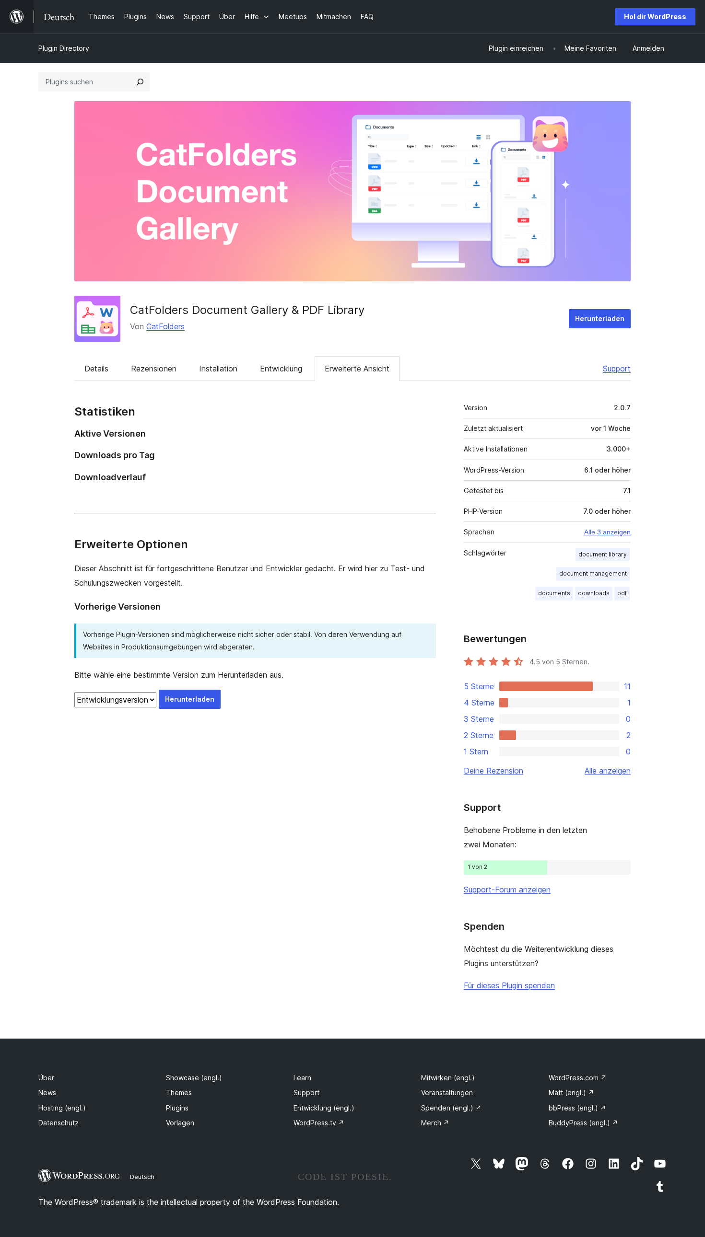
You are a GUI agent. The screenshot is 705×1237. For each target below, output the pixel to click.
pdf (622, 593)
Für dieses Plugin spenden (509, 985)
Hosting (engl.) (62, 1108)
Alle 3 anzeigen (607, 532)
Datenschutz (58, 1123)
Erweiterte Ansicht (357, 368)
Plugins (177, 1108)
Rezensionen (153, 368)
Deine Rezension (493, 770)
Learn (302, 1078)
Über (46, 1078)
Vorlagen (180, 1123)
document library (602, 554)
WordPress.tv (319, 1123)
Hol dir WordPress (655, 16)
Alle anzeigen (608, 770)
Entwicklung (281, 368)
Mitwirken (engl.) (448, 1078)
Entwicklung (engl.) (324, 1108)
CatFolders (165, 326)
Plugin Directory (63, 48)
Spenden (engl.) (451, 1108)
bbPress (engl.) (577, 1108)
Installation (218, 368)
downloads (594, 593)
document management (593, 573)
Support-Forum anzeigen (507, 889)
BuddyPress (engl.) (583, 1123)
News (47, 1092)
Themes (179, 1092)
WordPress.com (578, 1078)
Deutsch (142, 1176)
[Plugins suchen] (140, 82)
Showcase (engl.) (194, 1078)
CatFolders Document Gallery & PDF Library (247, 310)
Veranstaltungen (447, 1092)
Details (96, 368)
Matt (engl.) (571, 1092)
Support (617, 368)
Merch (435, 1123)
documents (554, 593)
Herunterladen (599, 318)
